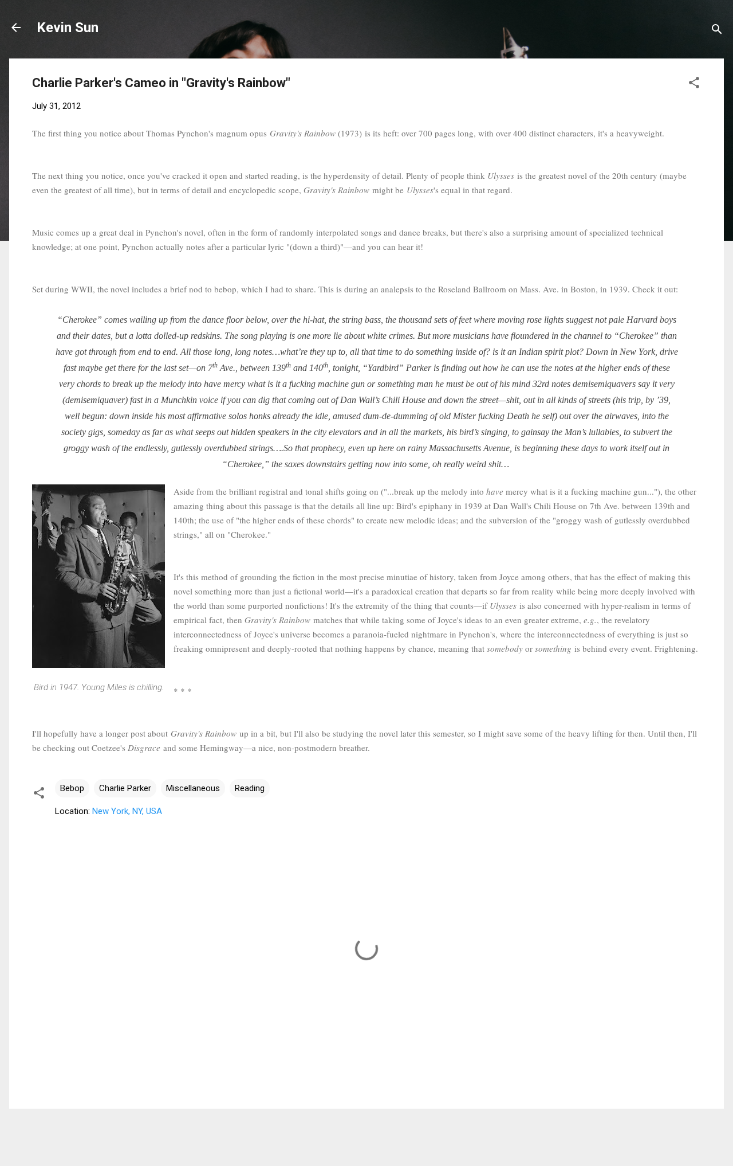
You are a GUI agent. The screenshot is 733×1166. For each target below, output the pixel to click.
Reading (250, 788)
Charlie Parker (125, 788)
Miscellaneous (193, 788)
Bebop (72, 788)
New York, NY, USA (127, 811)
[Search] (717, 31)
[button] (694, 84)
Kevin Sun (67, 27)
